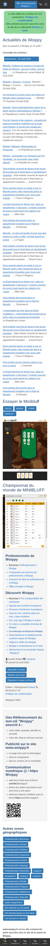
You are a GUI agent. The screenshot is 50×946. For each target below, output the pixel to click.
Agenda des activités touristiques (25, 606)
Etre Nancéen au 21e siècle (17, 908)
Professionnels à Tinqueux (16, 886)
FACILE (8, 408)
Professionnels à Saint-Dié (16, 897)
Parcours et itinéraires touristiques (25, 609)
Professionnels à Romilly (15, 881)
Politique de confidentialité (19, 694)
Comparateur (15, 943)
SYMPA (31, 408)
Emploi (25, 943)
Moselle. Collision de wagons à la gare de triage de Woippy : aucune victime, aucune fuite (23, 69)
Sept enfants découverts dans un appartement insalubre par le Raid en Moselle (21, 223)
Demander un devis (16, 670)
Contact (45, 943)
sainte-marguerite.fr (13, 902)
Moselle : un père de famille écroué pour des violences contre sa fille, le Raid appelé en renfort (24, 236)
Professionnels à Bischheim (17, 839)
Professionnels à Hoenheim (17, 871)
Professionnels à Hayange (16, 865)
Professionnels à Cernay (15, 844)
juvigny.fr (38, 871)
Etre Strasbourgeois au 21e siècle (20, 913)
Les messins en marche (15, 918)
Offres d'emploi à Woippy (21, 586)
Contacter (30, 659)
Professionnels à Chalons (16, 849)
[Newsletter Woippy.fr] (40, 4)
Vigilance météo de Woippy (22, 642)
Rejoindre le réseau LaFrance (21, 680)
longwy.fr (24, 876)
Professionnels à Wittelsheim (17, 892)
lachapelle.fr (10, 876)
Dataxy (31, 687)
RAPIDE (19, 408)
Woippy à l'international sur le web (26, 646)
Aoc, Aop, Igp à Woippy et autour (25, 620)
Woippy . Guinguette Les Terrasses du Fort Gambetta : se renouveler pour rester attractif (24, 159)
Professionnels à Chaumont (17, 855)
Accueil (5, 943)
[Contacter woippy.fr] (46, 4)
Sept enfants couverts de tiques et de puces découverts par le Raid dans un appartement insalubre (24, 172)
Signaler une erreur (16, 675)
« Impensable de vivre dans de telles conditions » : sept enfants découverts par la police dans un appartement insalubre (24, 313)
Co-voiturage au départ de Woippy (26, 631)
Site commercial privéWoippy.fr (26, 4)
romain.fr (37, 876)
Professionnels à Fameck (16, 860)
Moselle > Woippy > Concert (17, 82)
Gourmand (35, 943)
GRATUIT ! (9, 414)
